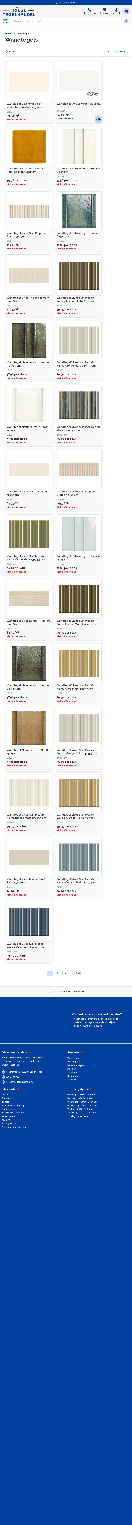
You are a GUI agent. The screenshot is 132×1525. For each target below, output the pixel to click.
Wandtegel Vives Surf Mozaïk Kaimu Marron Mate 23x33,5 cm (76, 622)
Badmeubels (73, 1076)
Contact (6, 1094)
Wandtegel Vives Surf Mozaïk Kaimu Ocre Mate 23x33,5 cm (75, 687)
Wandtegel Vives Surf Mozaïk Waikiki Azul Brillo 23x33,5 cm (25, 945)
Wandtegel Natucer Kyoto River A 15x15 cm (78, 558)
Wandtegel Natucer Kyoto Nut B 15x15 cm (27, 751)
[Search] (126, 21)
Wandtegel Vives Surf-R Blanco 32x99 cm (27, 493)
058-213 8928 (12, 1077)
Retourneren (8, 1116)
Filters (12, 51)
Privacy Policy (9, 1123)
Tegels (5, 1102)
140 (78, 973)
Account (6, 1120)
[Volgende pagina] (85, 973)
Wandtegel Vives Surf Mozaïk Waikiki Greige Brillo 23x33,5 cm (77, 751)
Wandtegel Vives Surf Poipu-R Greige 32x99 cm (76, 493)
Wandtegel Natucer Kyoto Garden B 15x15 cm (28, 687)
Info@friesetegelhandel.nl (19, 1082)
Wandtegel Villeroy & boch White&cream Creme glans (24, 105)
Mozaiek (71, 1069)
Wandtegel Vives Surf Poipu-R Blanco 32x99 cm (26, 235)
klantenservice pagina (91, 1026)
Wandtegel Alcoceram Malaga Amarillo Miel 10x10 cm (26, 170)
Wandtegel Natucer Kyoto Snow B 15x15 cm (28, 428)
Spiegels (71, 1080)
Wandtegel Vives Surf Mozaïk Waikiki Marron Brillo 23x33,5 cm (77, 299)
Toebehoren (73, 1072)
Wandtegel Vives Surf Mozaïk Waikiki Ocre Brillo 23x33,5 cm (76, 816)
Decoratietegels (75, 1065)
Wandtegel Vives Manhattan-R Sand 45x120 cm (26, 881)
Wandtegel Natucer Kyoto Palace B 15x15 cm (78, 235)
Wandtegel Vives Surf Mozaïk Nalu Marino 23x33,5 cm (79, 428)
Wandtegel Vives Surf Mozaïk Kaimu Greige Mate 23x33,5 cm (76, 364)
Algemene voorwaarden (14, 1127)
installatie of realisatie (13, 1112)
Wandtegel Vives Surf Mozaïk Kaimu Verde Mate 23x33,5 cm (26, 558)
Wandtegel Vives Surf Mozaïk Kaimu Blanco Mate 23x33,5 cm (26, 816)
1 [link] (50, 973)
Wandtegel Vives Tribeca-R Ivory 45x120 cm (28, 299)
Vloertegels (73, 1058)
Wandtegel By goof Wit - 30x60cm (79, 104)
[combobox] (67, 21)
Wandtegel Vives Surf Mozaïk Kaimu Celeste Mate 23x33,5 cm (77, 881)
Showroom (7, 1098)
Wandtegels (24, 33)
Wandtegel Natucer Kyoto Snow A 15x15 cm (78, 170)
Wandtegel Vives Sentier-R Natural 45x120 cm (29, 622)
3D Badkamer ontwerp (13, 1105)
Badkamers (7, 1109)
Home (8, 33)
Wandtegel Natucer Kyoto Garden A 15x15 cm (28, 364)
